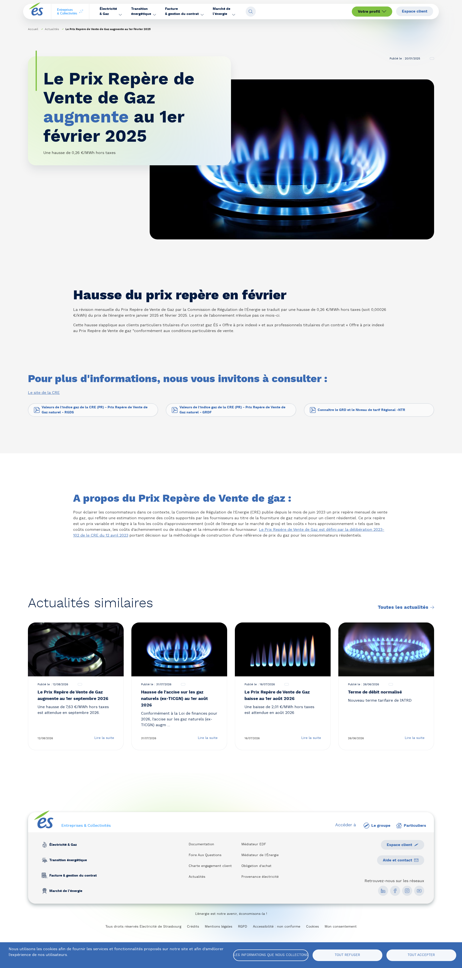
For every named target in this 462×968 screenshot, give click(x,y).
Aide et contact (397, 860)
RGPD (242, 926)
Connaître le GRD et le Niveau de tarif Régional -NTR (361, 410)
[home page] (36, 12)
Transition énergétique (68, 860)
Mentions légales (218, 926)
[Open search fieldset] (251, 11)
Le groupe (380, 825)
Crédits (193, 926)
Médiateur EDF (253, 844)
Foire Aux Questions (205, 855)
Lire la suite (104, 738)
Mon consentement (341, 926)
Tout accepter (421, 955)
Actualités (52, 29)
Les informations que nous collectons (271, 955)
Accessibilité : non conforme (276, 926)
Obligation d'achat (256, 866)
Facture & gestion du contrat (73, 875)
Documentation (201, 844)
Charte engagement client (210, 866)
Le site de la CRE (44, 393)
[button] (110, 11)
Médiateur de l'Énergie (260, 855)
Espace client (414, 11)
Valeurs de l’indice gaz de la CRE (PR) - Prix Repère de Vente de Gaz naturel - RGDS (95, 410)
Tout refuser (347, 955)
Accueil (33, 29)
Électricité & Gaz (63, 844)
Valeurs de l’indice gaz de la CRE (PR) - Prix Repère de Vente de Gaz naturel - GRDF (232, 410)
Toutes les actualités (403, 607)
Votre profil (369, 11)
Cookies (312, 926)
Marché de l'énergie (65, 891)
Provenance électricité (260, 876)
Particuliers (415, 825)
